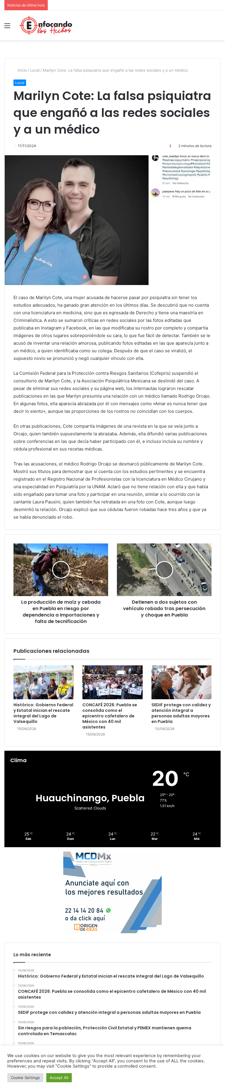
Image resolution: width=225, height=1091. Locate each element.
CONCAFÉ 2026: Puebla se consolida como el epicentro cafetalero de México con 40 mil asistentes (109, 716)
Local (35, 70)
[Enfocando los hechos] (46, 25)
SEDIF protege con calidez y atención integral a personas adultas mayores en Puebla (181, 713)
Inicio (21, 70)
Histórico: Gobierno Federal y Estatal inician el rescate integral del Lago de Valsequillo (43, 713)
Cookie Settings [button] (25, 1077)
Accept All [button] (59, 1077)
